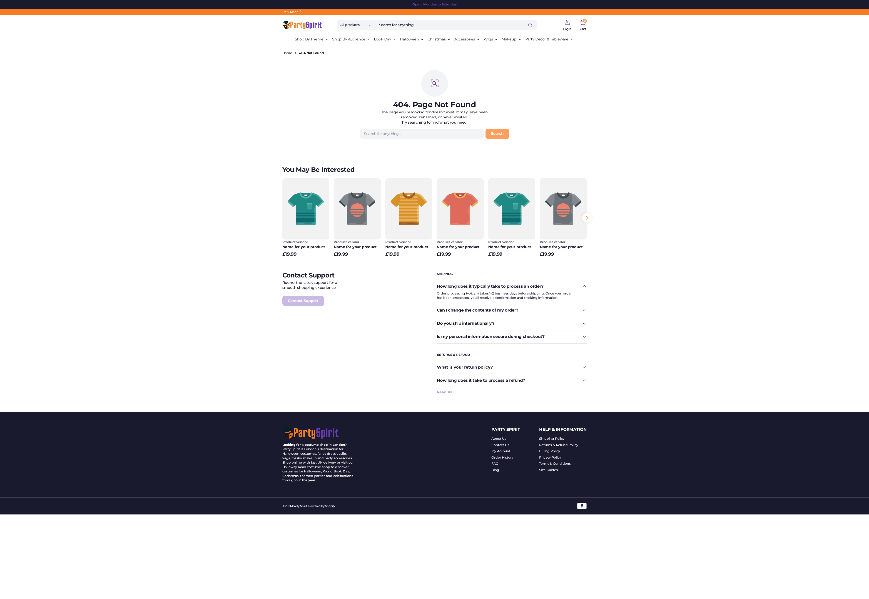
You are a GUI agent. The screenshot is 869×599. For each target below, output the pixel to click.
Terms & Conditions (554, 464)
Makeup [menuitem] (509, 39)
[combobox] (456, 25)
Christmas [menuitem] (437, 39)
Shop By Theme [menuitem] (309, 39)
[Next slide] (587, 218)
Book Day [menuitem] (382, 39)
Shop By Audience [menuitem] (348, 39)
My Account (500, 451)
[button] (567, 25)
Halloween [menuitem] (409, 39)
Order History (502, 457)
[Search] (530, 25)
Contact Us (500, 445)
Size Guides (548, 470)
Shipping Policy (552, 439)
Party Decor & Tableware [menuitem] (546, 39)
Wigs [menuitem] (488, 39)
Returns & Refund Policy (558, 445)
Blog (495, 470)
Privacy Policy (550, 457)
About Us (498, 439)
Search (497, 133)
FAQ (494, 464)
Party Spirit (299, 506)
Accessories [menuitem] (464, 39)
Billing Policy (549, 451)
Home (287, 53)
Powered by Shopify (321, 506)
